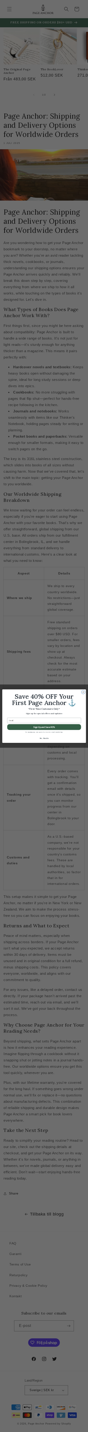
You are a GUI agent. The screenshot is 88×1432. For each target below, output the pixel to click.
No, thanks (43, 738)
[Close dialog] (83, 692)
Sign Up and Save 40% (44, 727)
